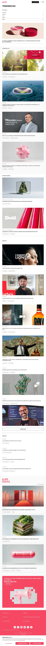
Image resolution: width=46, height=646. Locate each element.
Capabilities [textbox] (4, 12)
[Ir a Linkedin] (15, 627)
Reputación (13, 233)
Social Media (11, 363)
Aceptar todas (37, 643)
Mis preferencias (8, 643)
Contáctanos (35, 2)
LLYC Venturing (6, 621)
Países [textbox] (3, 15)
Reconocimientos (12, 76)
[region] (23, 640)
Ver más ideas (41, 484)
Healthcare (18, 570)
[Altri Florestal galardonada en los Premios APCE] (23, 60)
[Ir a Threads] (31, 627)
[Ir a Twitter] (18, 627)
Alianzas (12, 461)
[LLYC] (4, 2)
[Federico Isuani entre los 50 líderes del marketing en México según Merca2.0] (23, 415)
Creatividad (5, 76)
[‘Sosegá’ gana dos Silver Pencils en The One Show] (23, 384)
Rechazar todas (22, 643)
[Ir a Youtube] (24, 627)
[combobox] (23, 12)
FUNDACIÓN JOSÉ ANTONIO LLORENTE (31, 617)
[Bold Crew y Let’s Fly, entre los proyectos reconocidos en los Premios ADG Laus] (23, 316)
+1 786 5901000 (23, 634)
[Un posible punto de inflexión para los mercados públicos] (23, 188)
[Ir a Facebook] (28, 627)
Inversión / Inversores (6, 203)
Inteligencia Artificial (14, 403)
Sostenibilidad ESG (6, 541)
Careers (25, 613)
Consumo (4, 107)
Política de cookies (22, 640)
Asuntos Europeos (6, 570)
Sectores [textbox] (3, 17)
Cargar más (23, 429)
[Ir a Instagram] (21, 627)
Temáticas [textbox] (4, 14)
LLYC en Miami (26, 621)
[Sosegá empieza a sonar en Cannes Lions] (23, 256)
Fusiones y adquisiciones (7, 452)
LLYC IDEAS (4, 617)
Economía (10, 107)
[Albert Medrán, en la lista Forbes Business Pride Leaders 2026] (23, 286)
